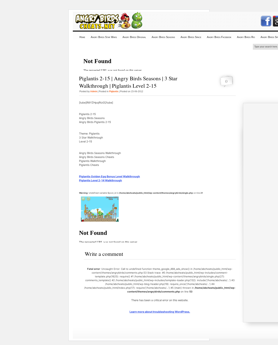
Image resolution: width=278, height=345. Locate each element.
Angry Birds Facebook (219, 37)
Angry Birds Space (191, 37)
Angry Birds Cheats (108, 26)
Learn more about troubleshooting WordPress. (160, 311)
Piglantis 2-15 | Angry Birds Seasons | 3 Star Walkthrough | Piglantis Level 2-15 (128, 81)
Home (82, 37)
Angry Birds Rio (246, 37)
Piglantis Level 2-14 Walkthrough (100, 180)
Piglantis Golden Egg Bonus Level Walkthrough (109, 176)
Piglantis (113, 91)
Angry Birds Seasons (163, 37)
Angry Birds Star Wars (104, 37)
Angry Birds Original (134, 37)
